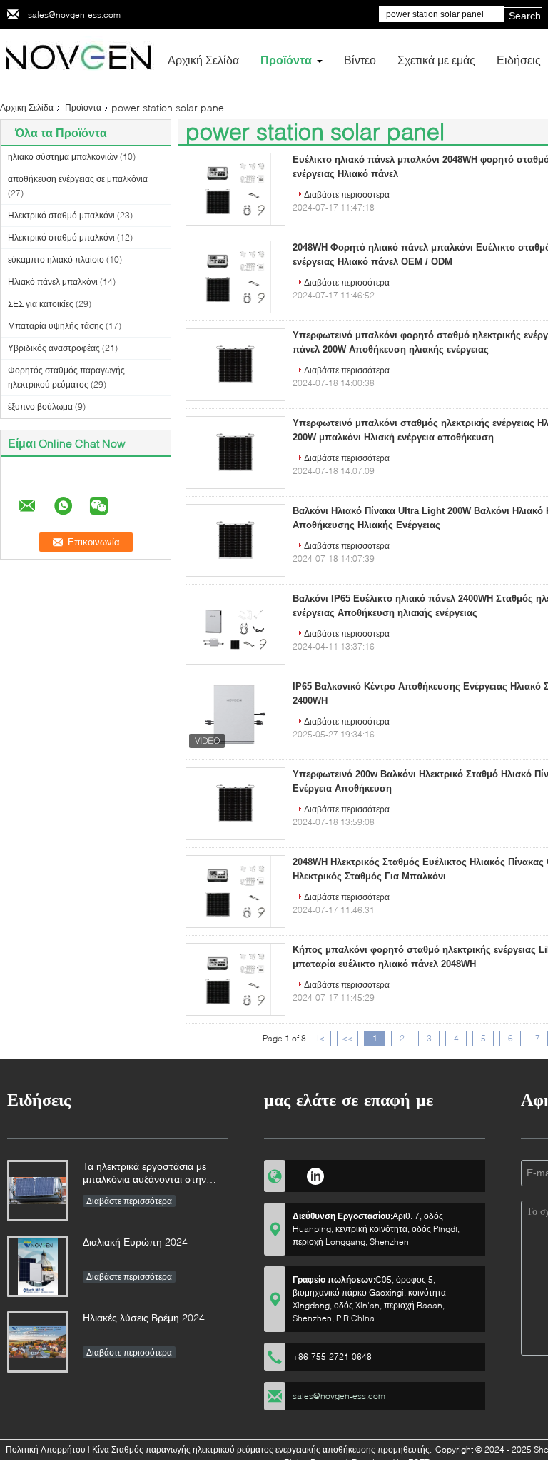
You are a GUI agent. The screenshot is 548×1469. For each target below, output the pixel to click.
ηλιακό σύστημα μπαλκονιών (63, 156)
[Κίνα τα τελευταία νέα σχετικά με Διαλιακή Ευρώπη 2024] (37, 1266)
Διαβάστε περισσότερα (347, 194)
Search (525, 15)
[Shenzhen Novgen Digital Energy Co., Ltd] (78, 56)
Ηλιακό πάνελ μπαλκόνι (53, 281)
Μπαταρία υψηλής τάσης (55, 325)
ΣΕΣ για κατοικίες (40, 303)
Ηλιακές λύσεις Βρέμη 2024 (144, 1317)
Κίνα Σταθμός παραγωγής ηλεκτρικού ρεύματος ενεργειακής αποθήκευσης (233, 1449)
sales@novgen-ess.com (74, 14)
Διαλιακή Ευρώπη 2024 (135, 1242)
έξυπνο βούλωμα (40, 406)
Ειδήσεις (519, 59)
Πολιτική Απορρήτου (46, 1449)
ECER (419, 1462)
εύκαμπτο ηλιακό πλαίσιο (56, 259)
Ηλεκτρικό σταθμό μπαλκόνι (61, 215)
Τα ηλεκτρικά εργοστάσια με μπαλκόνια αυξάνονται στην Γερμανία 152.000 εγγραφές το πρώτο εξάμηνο (151, 1174)
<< (347, 1038)
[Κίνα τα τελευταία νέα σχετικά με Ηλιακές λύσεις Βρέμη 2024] (37, 1341)
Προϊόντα (286, 59)
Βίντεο (360, 59)
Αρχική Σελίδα (203, 59)
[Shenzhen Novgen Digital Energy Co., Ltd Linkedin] (315, 1174)
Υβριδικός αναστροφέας (54, 348)
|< (321, 1038)
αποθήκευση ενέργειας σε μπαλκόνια (78, 178)
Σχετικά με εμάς (436, 59)
